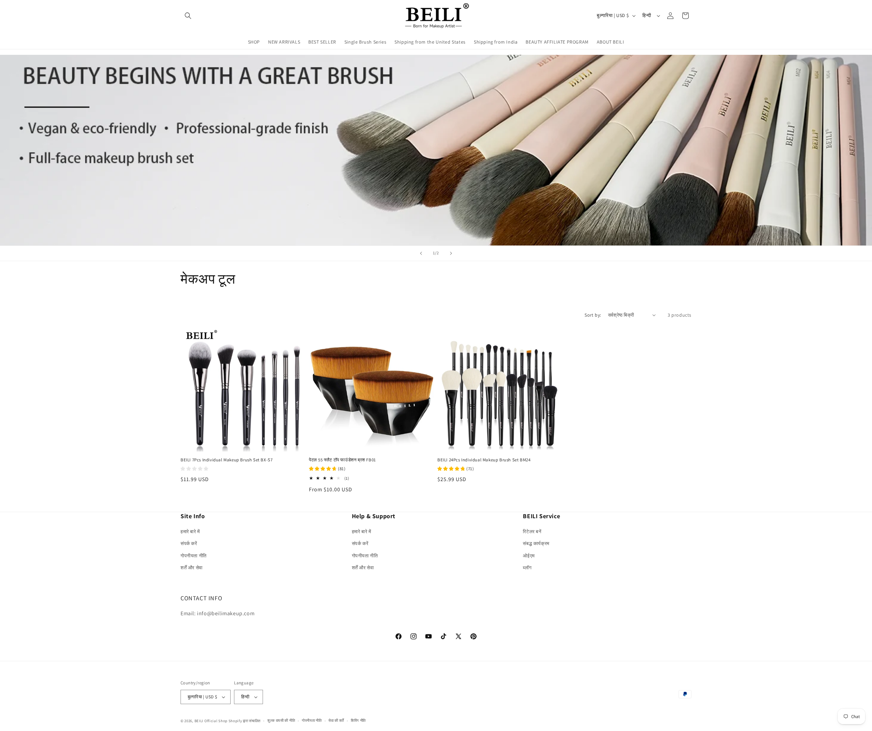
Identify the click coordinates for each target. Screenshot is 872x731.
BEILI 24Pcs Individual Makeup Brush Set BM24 (483, 460)
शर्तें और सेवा (192, 568)
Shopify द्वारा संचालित (245, 720)
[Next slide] (450, 253)
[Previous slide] (421, 253)
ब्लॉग (527, 568)
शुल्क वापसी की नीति (281, 720)
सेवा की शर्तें (336, 720)
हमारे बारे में (190, 531)
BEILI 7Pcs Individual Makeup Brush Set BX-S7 (226, 460)
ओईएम (528, 556)
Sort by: (593, 315)
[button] (188, 15)
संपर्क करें (189, 543)
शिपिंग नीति (358, 720)
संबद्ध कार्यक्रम (536, 543)
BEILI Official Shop (211, 720)
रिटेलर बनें (532, 531)
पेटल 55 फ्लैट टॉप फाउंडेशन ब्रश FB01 (342, 460)
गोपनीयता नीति (194, 556)
